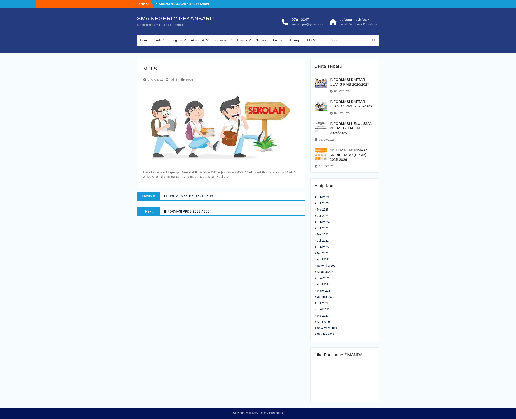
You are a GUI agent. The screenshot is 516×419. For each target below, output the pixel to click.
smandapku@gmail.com (307, 24)
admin (174, 79)
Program (176, 40)
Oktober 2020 (325, 296)
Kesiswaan (221, 40)
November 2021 (327, 265)
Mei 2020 (323, 315)
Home (144, 40)
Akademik (198, 40)
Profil (157, 40)
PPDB (190, 79)
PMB (308, 40)
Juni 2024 (323, 222)
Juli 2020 (323, 303)
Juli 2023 (323, 228)
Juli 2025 (323, 203)
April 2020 (323, 321)
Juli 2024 (323, 215)
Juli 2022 (323, 240)
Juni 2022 (323, 247)
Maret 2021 (324, 290)
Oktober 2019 (325, 334)
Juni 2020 (323, 309)
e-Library (293, 40)
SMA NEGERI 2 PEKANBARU (175, 18)
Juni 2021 (323, 278)
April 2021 (323, 284)
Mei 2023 (323, 234)
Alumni (277, 40)
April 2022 (323, 259)
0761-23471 (301, 20)
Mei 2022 (323, 253)
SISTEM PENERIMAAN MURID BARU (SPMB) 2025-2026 (349, 155)
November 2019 (327, 328)
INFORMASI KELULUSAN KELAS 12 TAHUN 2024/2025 (351, 128)
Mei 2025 (323, 209)
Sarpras (261, 40)
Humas (242, 40)
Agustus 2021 (326, 271)
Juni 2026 (323, 197)
